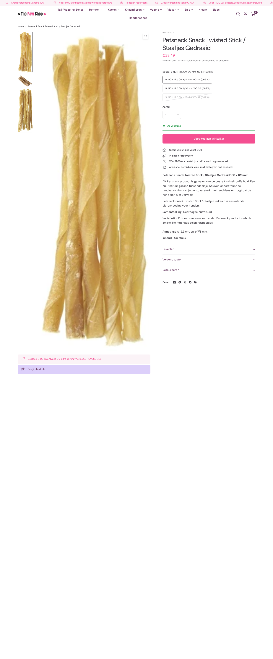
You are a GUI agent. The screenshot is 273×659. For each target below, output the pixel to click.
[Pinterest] (185, 282)
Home (21, 26)
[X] (180, 282)
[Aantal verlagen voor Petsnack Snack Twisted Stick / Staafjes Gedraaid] (166, 115)
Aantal (166, 106)
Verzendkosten (185, 60)
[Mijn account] (245, 14)
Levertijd (168, 249)
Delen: (166, 282)
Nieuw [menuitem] (203, 10)
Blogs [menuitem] (216, 10)
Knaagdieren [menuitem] (133, 10)
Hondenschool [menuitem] (138, 18)
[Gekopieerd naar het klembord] (195, 282)
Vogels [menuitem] (154, 10)
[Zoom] (145, 36)
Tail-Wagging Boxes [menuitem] (71, 10)
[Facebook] (174, 282)
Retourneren (170, 270)
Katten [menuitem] (112, 10)
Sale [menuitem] (187, 10)
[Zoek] (238, 14)
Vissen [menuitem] (171, 10)
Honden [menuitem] (94, 10)
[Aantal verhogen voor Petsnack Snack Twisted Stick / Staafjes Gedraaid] (178, 115)
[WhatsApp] (190, 282)
